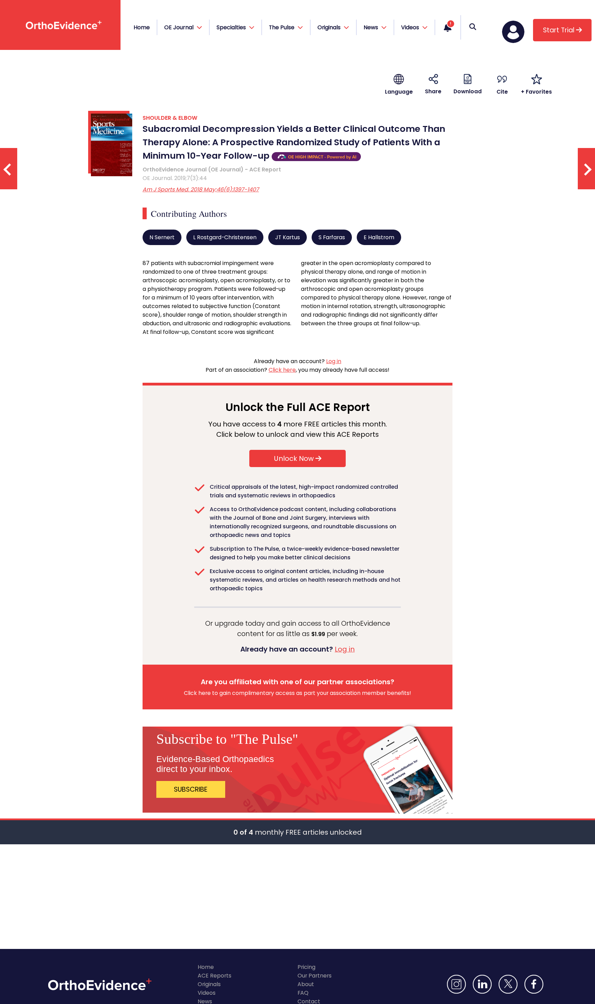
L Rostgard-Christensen (225, 237)
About (306, 984)
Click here (282, 370)
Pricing (306, 967)
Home (142, 27)
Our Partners (315, 976)
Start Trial (559, 30)
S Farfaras (332, 237)
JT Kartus (287, 237)
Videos (207, 993)
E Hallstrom (379, 237)
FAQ (303, 993)
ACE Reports (214, 976)
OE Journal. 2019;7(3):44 (175, 178)
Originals (209, 984)
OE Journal (179, 27)
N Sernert (162, 237)
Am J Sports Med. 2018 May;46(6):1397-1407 (201, 189)
